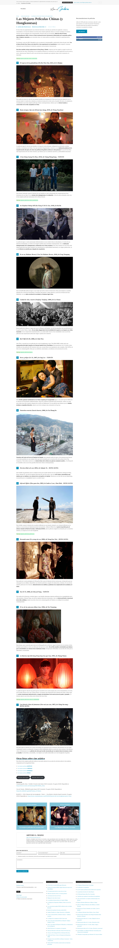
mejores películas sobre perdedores (29, 200)
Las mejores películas (25, 766)
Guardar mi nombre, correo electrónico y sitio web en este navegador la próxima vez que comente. (37, 856)
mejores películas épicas (26, 352)
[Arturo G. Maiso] (22, 840)
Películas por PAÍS (38, 26)
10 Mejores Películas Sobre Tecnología (85, 885)
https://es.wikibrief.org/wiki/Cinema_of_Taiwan (28, 791)
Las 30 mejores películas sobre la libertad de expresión (89, 889)
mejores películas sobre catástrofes (28, 58)
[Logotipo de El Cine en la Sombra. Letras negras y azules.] (59, 9)
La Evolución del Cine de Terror (54, 896)
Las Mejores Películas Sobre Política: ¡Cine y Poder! (88, 912)
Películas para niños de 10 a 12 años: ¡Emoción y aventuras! (90, 928)
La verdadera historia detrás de (57, 900)
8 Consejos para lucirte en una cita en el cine (56, 891)
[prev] (99, 2)
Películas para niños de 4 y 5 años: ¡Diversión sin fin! (88, 922)
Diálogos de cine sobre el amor (53, 898)
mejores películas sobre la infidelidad (29, 699)
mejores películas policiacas (27, 534)
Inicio (17, 16)
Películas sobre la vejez (37, 777)
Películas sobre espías (23, 777)
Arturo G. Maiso (52, 26)
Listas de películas (25, 16)
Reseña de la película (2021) (56, 910)
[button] (101, 8)
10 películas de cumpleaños (83, 887)
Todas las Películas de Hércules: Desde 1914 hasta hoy (58, 930)
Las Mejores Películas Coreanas (65, 827)
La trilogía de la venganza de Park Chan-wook (57, 918)
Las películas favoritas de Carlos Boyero (85, 892)
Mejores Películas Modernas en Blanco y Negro (87, 902)
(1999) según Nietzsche (56, 885)
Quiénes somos (20, 885)
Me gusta (99, 37)
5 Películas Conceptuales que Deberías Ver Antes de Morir (89, 934)
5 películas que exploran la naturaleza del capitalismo (88, 896)
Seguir (99, 39)
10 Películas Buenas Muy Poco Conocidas (86, 894)
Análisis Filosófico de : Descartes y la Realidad (58, 912)
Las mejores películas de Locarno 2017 (31, 827)
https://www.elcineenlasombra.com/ (33, 837)
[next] (101, 2)
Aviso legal (19, 895)
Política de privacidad (21, 897)
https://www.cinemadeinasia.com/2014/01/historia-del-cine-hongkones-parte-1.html (49, 796)
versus (57, 893)
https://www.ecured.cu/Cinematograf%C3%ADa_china (30, 786)
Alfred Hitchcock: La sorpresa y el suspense (56, 928)
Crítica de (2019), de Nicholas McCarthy (58, 933)
